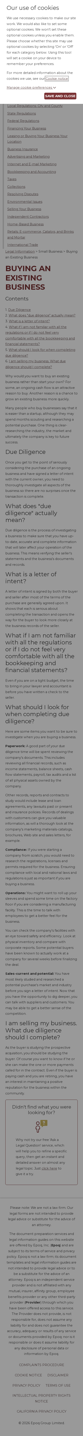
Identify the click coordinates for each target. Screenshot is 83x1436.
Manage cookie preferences (30, 88)
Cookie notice (57, 79)
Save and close (60, 96)
